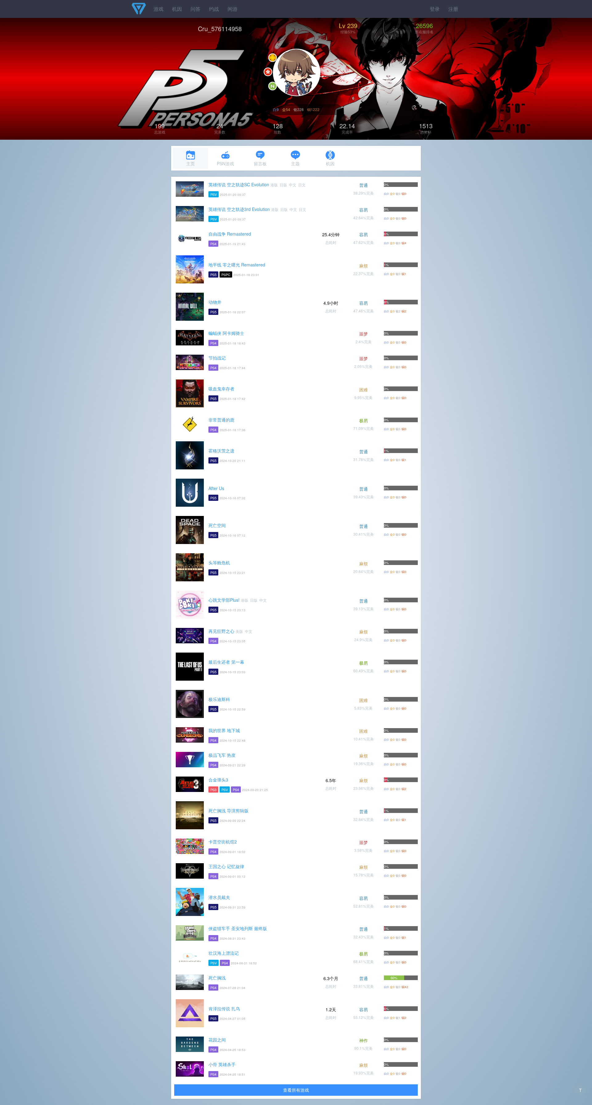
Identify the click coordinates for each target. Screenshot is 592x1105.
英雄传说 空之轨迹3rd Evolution (239, 209)
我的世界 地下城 (224, 730)
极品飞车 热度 (222, 755)
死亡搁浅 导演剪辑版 (228, 810)
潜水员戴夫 (219, 897)
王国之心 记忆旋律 (226, 866)
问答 (195, 8)
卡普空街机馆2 (222, 842)
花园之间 (217, 1040)
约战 (214, 8)
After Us (216, 488)
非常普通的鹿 (221, 420)
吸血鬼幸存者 (221, 389)
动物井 (214, 302)
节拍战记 (217, 358)
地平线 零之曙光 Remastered (236, 265)
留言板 (260, 163)
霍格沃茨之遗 (221, 450)
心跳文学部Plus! (224, 600)
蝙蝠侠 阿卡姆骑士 (226, 333)
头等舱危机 (219, 562)
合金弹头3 (218, 780)
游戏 (158, 8)
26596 (424, 25)
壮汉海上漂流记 (223, 953)
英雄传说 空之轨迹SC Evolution (238, 184)
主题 (295, 163)
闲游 (232, 8)
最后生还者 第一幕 (226, 662)
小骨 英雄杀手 (222, 1064)
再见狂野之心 (221, 631)
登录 (435, 8)
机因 (177, 8)
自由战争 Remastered (229, 234)
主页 (190, 163)
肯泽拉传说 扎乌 (224, 1008)
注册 (453, 8)
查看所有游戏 (296, 1090)
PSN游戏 (225, 163)
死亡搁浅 (217, 978)
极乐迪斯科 (219, 699)
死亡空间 (217, 525)
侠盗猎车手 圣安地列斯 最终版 (237, 928)
